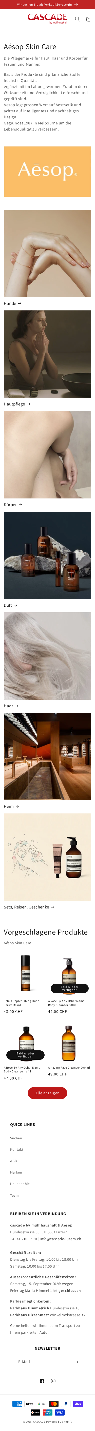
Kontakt (16, 1149)
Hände (10, 303)
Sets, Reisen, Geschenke (26, 907)
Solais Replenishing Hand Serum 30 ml (22, 1003)
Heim (9, 806)
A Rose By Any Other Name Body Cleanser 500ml (66, 1003)
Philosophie (20, 1183)
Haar (8, 706)
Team (14, 1195)
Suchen (16, 1138)
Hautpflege (14, 404)
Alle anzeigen (47, 1092)
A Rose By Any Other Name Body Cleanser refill (22, 1069)
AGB (13, 1161)
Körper (10, 504)
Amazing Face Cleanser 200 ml (69, 1067)
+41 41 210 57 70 (23, 1238)
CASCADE (39, 1421)
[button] (6, 19)
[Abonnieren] (76, 1362)
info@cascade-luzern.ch (60, 1238)
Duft (8, 605)
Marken (16, 1172)
